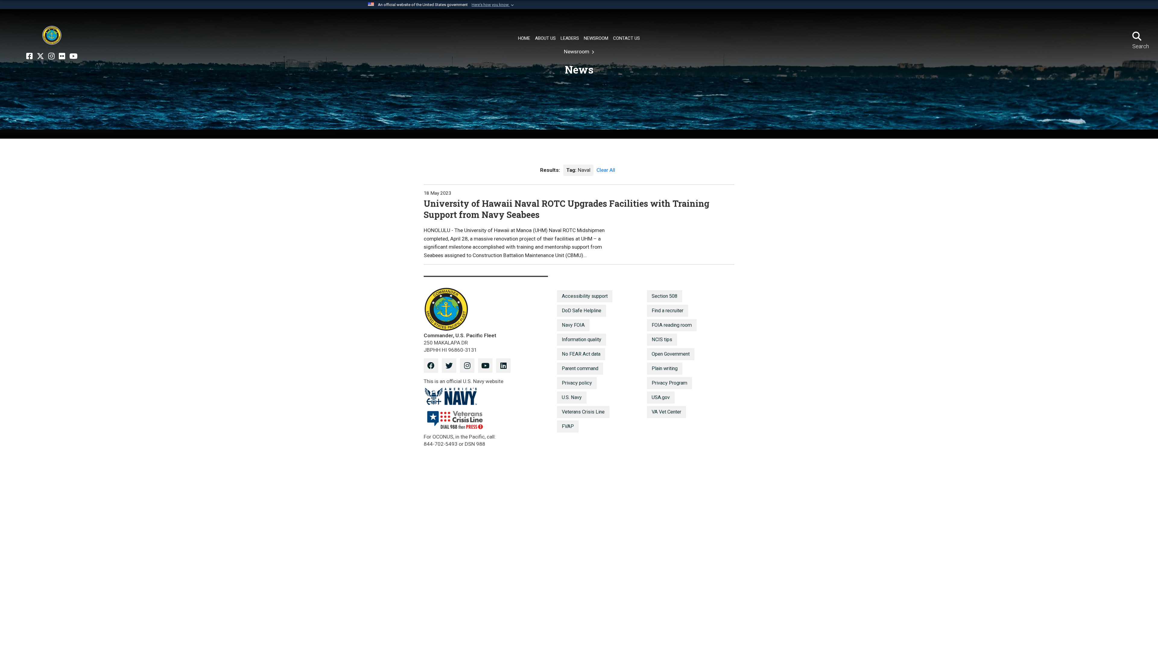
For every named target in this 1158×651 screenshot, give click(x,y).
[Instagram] (51, 56)
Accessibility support (585, 296)
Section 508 (664, 296)
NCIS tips (662, 339)
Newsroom (577, 52)
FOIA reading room (672, 325)
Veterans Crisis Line (583, 412)
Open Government (671, 354)
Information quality (581, 339)
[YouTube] (73, 56)
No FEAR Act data (581, 354)
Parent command (580, 368)
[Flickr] (62, 56)
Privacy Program (669, 383)
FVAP (568, 426)
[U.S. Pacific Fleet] (52, 35)
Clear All (605, 170)
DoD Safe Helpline (581, 310)
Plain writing (665, 368)
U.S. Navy (572, 397)
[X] (40, 56)
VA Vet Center (666, 412)
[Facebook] (29, 56)
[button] (493, 5)
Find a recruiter (667, 310)
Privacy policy (577, 383)
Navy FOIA (573, 325)
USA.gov (661, 397)
